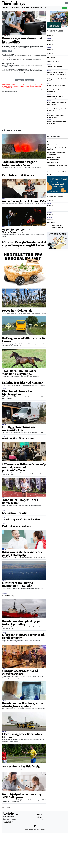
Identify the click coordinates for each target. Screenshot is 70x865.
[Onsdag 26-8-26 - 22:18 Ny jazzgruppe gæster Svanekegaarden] (24, 216)
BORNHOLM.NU (15, 7)
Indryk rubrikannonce (53, 175)
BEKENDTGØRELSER (36, 7)
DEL (4, 50)
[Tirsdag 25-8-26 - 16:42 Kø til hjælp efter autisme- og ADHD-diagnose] (24, 781)
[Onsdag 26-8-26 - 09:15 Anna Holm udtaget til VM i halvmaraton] (24, 487)
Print (10, 50)
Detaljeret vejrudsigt (58, 227)
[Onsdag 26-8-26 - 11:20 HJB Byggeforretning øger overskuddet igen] (24, 412)
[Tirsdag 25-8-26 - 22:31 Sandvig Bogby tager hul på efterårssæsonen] (24, 656)
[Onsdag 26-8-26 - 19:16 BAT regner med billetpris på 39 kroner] (24, 325)
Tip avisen (64, 7)
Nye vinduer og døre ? (53, 162)
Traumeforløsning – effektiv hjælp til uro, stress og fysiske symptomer (57, 167)
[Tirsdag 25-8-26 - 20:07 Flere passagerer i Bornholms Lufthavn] (24, 721)
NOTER (3, 436)
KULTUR (4, 198)
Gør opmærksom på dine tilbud (56, 172)
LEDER (3, 308)
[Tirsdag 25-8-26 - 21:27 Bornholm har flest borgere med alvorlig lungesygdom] (24, 690)
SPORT (3, 368)
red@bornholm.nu (7, 822)
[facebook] (35, 825)
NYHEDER (49, 64)
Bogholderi (39, 815)
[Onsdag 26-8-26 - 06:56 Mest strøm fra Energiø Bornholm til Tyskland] (24, 570)
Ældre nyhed (29, 80)
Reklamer (39, 812)
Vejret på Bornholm (57, 225)
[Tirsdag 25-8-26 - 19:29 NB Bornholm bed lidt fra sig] (24, 753)
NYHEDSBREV (25, 7)
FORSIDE (5, 7)
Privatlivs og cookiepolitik (43, 819)
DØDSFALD (49, 33)
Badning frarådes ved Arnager (56, 85)
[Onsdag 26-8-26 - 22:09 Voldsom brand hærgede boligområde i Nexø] (24, 146)
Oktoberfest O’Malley (53, 145)
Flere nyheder (51, 57)
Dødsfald (50, 35)
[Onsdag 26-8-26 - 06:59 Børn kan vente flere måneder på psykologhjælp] (24, 539)
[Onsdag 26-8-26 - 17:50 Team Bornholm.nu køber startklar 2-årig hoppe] (24, 358)
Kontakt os (39, 814)
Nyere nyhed (19, 80)
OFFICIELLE (4, 593)
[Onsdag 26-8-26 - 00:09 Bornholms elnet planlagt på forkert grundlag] (24, 608)
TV (45, 7)
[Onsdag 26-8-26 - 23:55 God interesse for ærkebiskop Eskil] (24, 188)
